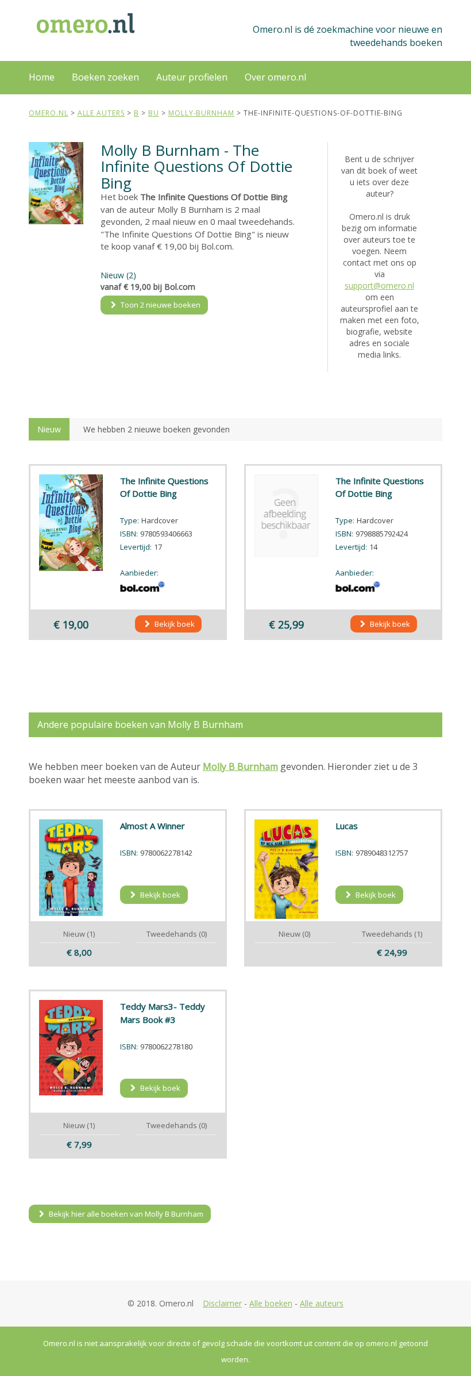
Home (42, 77)
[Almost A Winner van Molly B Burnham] (71, 867)
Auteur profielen (191, 77)
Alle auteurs (321, 1303)
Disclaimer (222, 1303)
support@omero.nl (379, 285)
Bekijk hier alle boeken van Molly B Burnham (125, 1214)
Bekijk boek (174, 624)
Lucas (346, 825)
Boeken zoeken (105, 77)
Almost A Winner (152, 825)
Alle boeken (270, 1303)
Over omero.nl (275, 77)
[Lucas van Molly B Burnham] (286, 869)
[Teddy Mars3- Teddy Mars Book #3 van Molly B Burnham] (71, 1047)
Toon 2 (159, 305)
